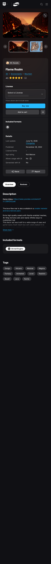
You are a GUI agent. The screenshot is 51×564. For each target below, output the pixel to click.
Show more (7, 230)
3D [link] (7, 74)
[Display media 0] (18, 46)
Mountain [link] (28, 74)
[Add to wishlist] (43, 112)
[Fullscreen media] (45, 15)
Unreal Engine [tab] (17, 249)
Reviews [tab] (23, 184)
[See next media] (46, 46)
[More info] (30, 158)
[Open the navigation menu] (47, 4)
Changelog (30, 143)
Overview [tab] (9, 184)
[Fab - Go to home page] (16, 4)
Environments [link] (16, 74)
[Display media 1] (39, 46)
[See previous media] (5, 46)
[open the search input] (41, 4)
